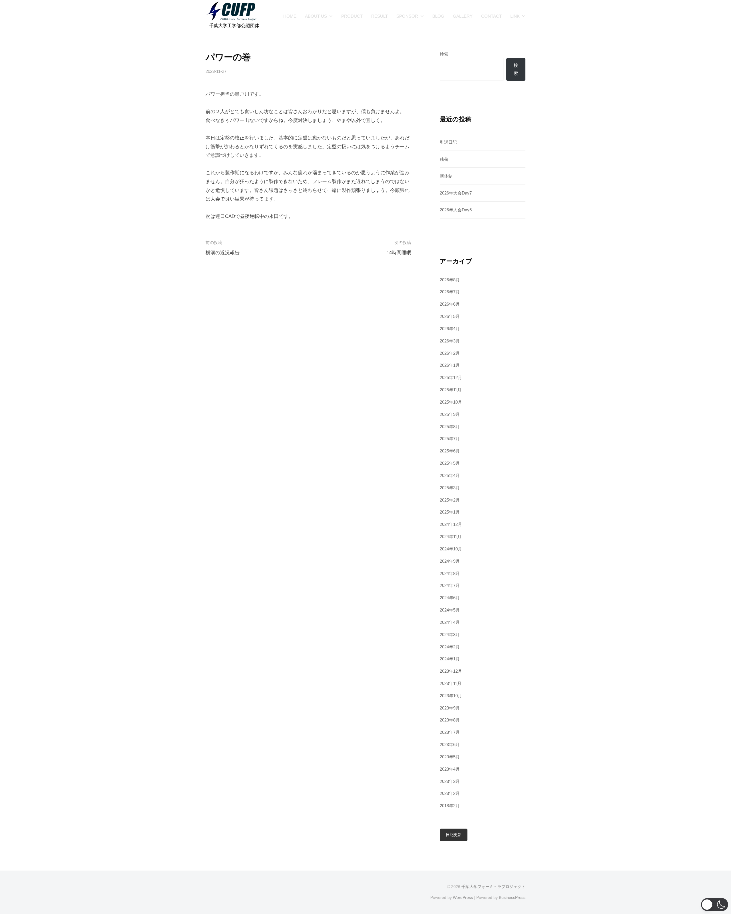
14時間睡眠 (399, 252)
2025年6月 (450, 450)
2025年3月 (450, 487)
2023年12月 (451, 671)
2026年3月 (450, 340)
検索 (444, 54)
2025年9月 (450, 414)
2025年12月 (451, 377)
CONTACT (491, 16)
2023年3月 (450, 781)
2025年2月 (450, 500)
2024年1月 (450, 658)
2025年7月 (450, 438)
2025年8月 (450, 426)
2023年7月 (450, 732)
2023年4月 (450, 769)
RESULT (379, 16)
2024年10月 (451, 548)
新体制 (446, 176)
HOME (289, 16)
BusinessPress (512, 897)
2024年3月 (450, 634)
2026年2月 (450, 353)
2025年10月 (451, 402)
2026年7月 (450, 291)
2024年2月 (450, 646)
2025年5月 (450, 463)
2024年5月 (450, 610)
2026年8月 (450, 279)
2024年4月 (450, 622)
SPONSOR (407, 16)
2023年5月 (450, 756)
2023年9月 (450, 707)
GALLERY (463, 16)
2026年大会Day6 (456, 209)
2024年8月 (450, 573)
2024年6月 (450, 597)
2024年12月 (451, 524)
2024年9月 (450, 561)
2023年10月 (451, 695)
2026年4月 (450, 328)
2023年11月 (450, 683)
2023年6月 (450, 744)
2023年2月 (450, 793)
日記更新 (454, 835)
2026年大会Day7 (456, 193)
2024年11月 (450, 536)
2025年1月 (450, 512)
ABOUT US (316, 16)
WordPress (463, 897)
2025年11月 (450, 389)
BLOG (438, 16)
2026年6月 (450, 304)
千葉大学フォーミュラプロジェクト (493, 886)
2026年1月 (450, 365)
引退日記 (448, 142)
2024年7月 (450, 585)
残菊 (444, 159)
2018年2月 (450, 805)
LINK (515, 16)
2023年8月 (450, 719)
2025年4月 (450, 475)
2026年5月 (450, 316)
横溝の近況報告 (223, 252)
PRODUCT (352, 16)
